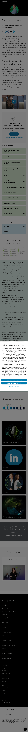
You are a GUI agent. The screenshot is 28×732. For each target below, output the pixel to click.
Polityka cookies (21, 376)
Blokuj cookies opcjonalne (14, 383)
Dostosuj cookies (14, 386)
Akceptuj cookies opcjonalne (14, 380)
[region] (14, 366)
